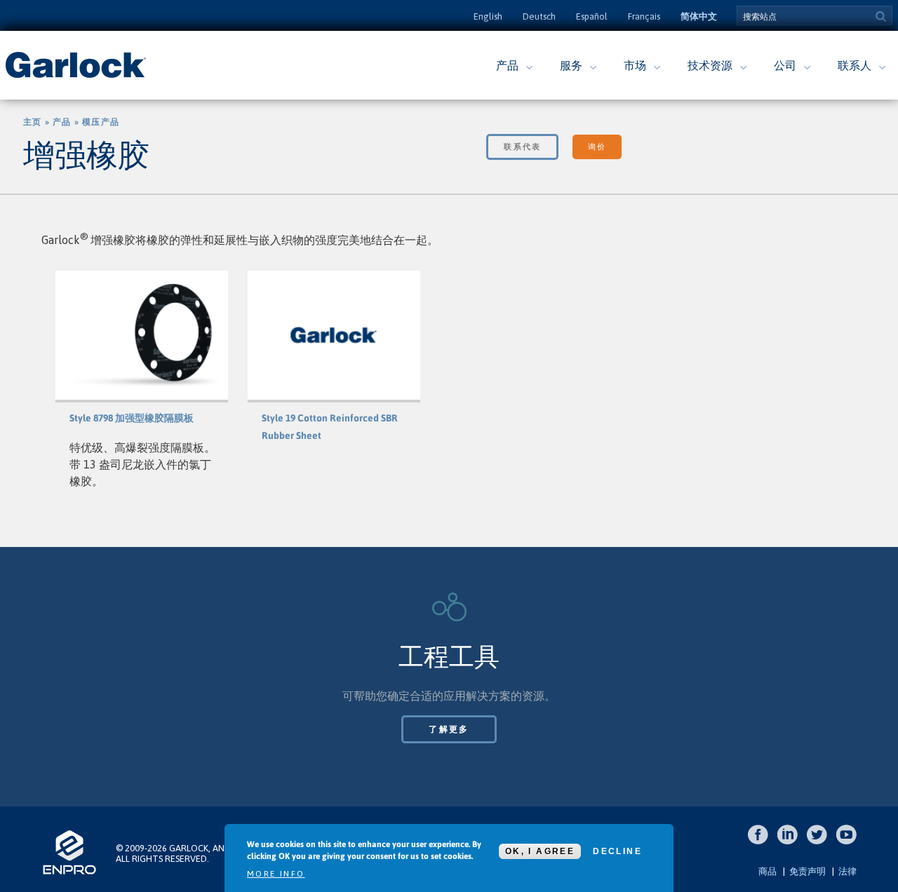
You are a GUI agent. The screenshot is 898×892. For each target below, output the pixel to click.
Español (592, 16)
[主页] (76, 76)
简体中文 (699, 16)
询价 (596, 146)
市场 (635, 65)
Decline (617, 851)
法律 (847, 871)
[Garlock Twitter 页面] (820, 842)
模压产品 (100, 122)
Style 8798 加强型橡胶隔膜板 (131, 418)
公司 (785, 65)
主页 (32, 122)
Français (644, 16)
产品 (507, 65)
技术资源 (710, 65)
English (488, 16)
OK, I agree (540, 851)
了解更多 (449, 729)
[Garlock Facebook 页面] (761, 842)
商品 (767, 871)
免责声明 (807, 871)
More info (276, 874)
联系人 (854, 65)
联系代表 (522, 146)
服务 (571, 65)
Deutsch (539, 16)
